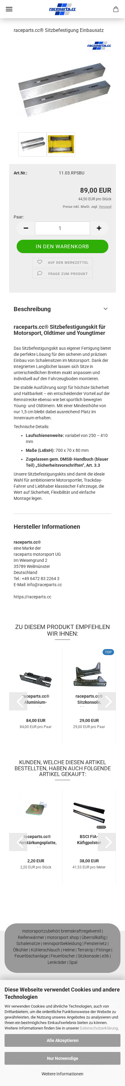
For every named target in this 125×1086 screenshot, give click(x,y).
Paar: (19, 217)
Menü (9, 9)
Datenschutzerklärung (99, 1028)
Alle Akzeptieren (63, 1040)
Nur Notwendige (62, 1058)
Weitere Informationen (62, 1073)
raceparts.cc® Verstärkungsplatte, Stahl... (37, 840)
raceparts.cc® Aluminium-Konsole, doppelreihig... (36, 700)
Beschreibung (32, 309)
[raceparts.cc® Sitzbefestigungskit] (62, 84)
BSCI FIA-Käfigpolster (89, 839)
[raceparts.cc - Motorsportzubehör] (62, 9)
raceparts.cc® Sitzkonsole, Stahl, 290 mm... (89, 700)
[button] (26, 228)
